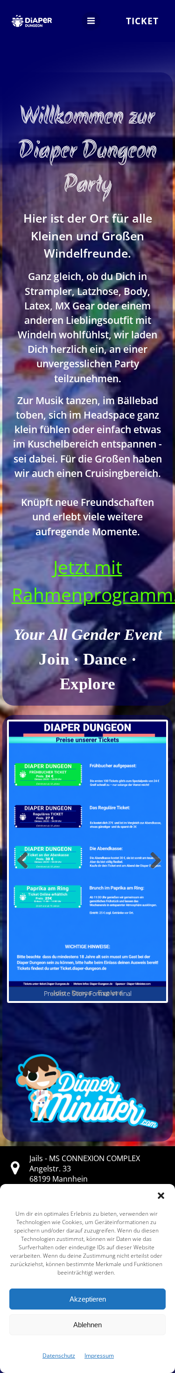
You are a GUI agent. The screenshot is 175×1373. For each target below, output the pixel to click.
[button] (161, 1195)
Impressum (99, 1355)
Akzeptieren (88, 1299)
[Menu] (91, 21)
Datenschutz (58, 1355)
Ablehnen (87, 1325)
